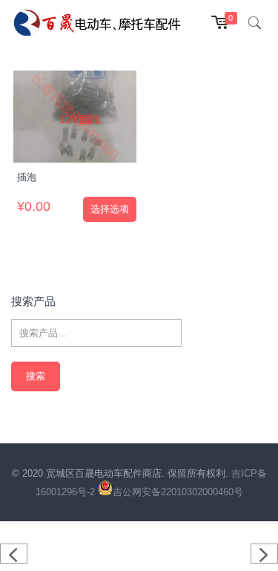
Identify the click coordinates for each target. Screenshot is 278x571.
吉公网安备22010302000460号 (178, 491)
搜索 (35, 376)
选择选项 (109, 209)
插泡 (26, 177)
